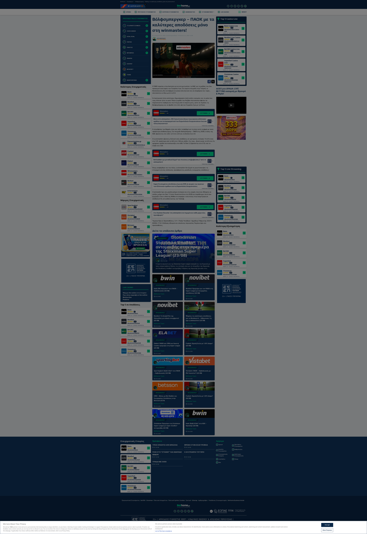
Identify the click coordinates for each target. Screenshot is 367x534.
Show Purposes (327, 530)
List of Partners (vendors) (163, 531)
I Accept (327, 525)
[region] (183, 527)
